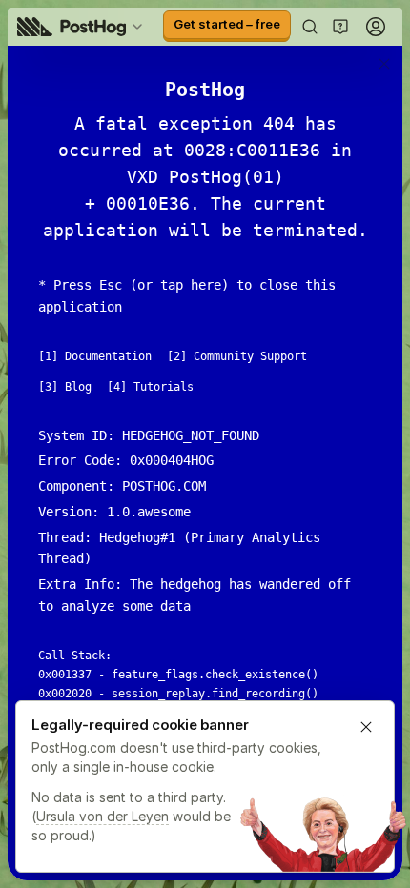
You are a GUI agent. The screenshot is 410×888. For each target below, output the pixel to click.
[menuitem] (83, 26)
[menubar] (83, 26)
